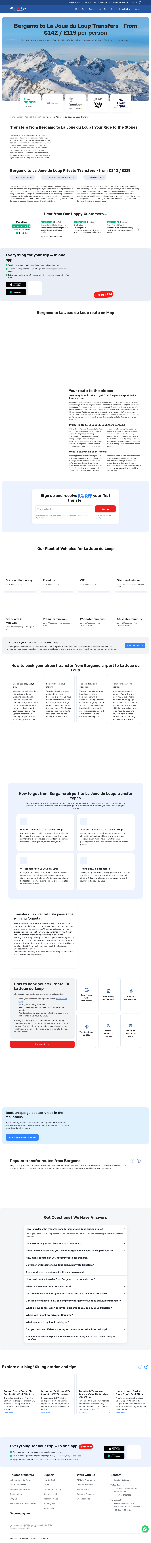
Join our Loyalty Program (21, 1480)
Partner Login (83, 1489)
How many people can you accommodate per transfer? (57, 1257)
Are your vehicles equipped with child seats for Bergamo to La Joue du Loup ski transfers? (71, 1338)
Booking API (49, 1503)
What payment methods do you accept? (48, 1286)
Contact (138, 9)
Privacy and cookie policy (103, 517)
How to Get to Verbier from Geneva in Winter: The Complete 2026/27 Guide (93, 1394)
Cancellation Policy (52, 1489)
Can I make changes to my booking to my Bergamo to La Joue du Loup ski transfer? (73, 1300)
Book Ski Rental (42, 1044)
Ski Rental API (50, 1508)
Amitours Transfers (85, 1494)
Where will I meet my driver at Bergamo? (49, 1314)
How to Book (49, 1480)
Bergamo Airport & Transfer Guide (31, 117)
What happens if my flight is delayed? (47, 1322)
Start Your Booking (135, 645)
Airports (102, 9)
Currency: (119, 2)
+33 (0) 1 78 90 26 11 (122, 1510)
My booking (105, 2)
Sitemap (44, 1538)
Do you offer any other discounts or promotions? (53, 1243)
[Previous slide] (140, 1366)
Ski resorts (79, 9)
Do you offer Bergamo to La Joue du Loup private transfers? (60, 1264)
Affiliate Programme (86, 1480)
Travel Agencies (74, 2)
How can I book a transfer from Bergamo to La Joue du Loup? (60, 1279)
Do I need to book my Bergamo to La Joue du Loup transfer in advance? (66, 1293)
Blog (113, 9)
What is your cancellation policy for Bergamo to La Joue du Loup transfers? (69, 1307)
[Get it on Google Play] (114, 1456)
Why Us (13, 1499)
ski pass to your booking (28, 929)
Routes (91, 9)
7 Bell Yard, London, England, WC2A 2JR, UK (126, 1489)
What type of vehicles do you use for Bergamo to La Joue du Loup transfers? (69, 1250)
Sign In (134, 2)
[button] (138, 1160)
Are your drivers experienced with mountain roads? (55, 1272)
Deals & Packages (18, 1485)
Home (12, 117)
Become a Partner (85, 1485)
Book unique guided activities (22, 1137)
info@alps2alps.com (122, 1480)
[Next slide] (146, 1366)
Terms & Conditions (19, 1538)
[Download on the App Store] (114, 1448)
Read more (8, 1413)
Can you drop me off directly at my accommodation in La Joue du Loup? (66, 1329)
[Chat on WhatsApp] (145, 1528)
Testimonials (16, 1494)
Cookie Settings (51, 1499)
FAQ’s (46, 1485)
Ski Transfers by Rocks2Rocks (23, 1503)
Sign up (105, 509)
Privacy (34, 1538)
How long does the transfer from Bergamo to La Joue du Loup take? (64, 1228)
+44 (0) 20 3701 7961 (122, 1495)
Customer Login (51, 1494)
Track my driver (90, 2)
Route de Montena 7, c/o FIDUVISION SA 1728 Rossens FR (127, 1504)
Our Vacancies (83, 1499)
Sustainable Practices (20, 1489)
